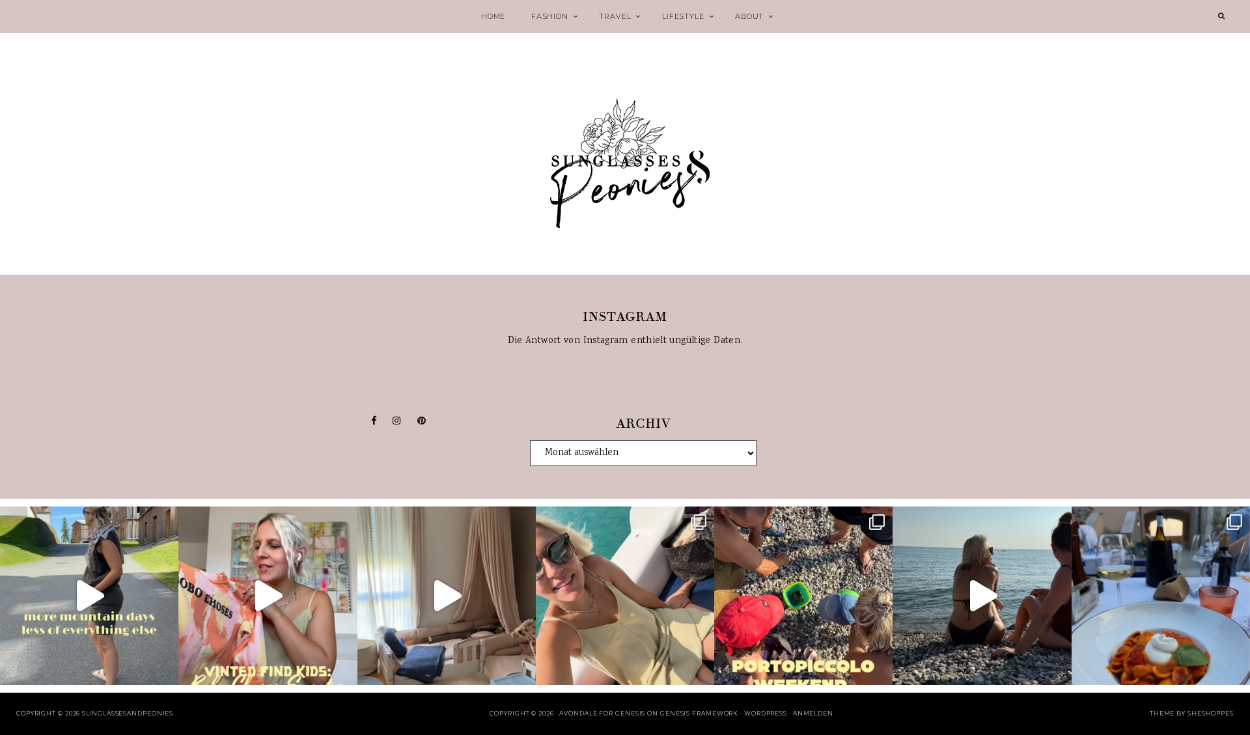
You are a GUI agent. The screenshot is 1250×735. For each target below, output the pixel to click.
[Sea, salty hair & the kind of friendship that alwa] (982, 595)
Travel (615, 16)
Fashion (549, 16)
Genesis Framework (699, 713)
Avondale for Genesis (602, 713)
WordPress (765, 713)
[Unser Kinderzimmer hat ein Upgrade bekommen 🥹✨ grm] (446, 595)
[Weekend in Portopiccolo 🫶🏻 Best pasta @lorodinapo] (1161, 595)
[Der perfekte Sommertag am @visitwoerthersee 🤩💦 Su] (625, 595)
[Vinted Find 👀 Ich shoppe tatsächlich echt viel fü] (267, 595)
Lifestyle (683, 16)
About (749, 16)
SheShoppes (1211, 713)
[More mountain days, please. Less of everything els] (89, 595)
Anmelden (813, 713)
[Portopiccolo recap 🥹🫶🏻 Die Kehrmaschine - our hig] (803, 595)
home (493, 16)
